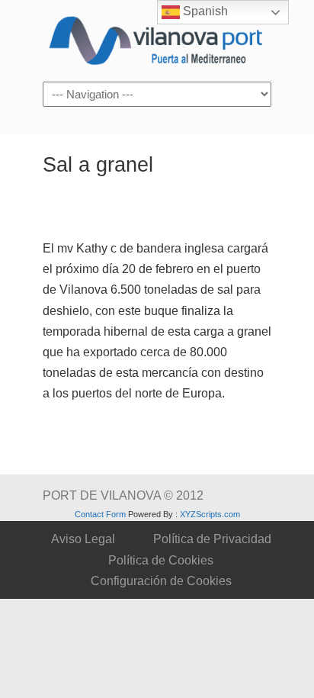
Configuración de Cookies (161, 580)
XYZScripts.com (210, 514)
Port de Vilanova (157, 40)
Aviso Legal (83, 538)
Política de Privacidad (212, 538)
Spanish (204, 11)
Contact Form (100, 514)
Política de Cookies (160, 560)
